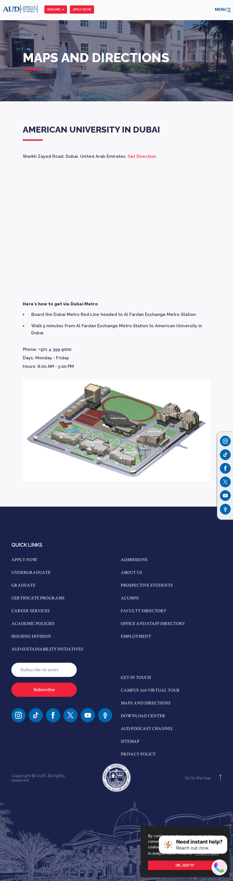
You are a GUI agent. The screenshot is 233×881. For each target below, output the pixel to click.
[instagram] (18, 715)
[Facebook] (53, 715)
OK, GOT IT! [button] (185, 865)
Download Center (143, 716)
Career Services (30, 611)
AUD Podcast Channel (147, 729)
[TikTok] (36, 715)
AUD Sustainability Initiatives (47, 649)
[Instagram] (225, 441)
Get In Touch (136, 678)
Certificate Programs (38, 598)
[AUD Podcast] (105, 715)
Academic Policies (33, 624)
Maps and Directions (145, 703)
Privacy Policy (138, 754)
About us (131, 573)
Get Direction (142, 156)
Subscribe (44, 689)
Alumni (130, 598)
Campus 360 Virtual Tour (150, 690)
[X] (70, 715)
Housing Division (31, 636)
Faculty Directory (143, 611)
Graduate (23, 585)
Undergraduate (31, 573)
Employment (136, 636)
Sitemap (130, 741)
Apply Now (82, 9)
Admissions (134, 560)
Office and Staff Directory (153, 624)
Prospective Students (147, 585)
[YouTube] (88, 715)
